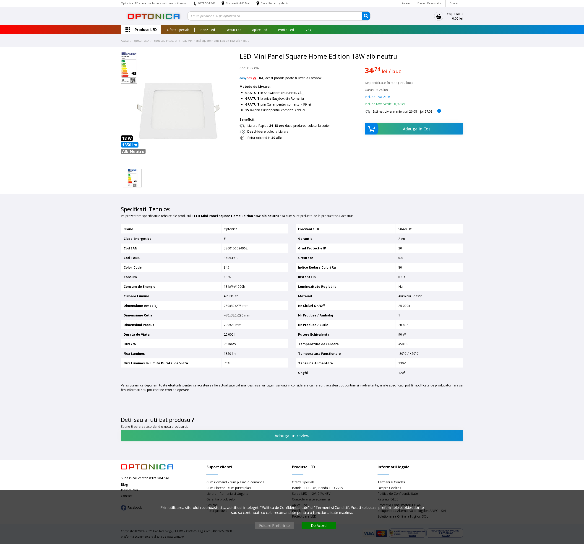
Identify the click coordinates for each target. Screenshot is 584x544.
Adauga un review (292, 435)
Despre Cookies (389, 488)
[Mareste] (132, 178)
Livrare (405, 3)
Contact (455, 3)
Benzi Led (207, 30)
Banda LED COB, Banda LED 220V (317, 488)
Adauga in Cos (416, 129)
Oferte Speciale (178, 30)
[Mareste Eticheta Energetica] (129, 82)
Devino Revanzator (429, 3)
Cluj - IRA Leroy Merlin (275, 3)
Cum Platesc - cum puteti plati (228, 488)
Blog (308, 30)
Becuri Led (233, 30)
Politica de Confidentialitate (285, 507)
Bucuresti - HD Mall (238, 3)
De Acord (318, 525)
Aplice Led (259, 30)
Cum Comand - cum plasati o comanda (235, 482)
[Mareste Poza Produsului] (178, 164)
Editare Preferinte (274, 525)
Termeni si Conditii (391, 482)
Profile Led (286, 30)
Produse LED (146, 29)
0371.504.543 (206, 3)
